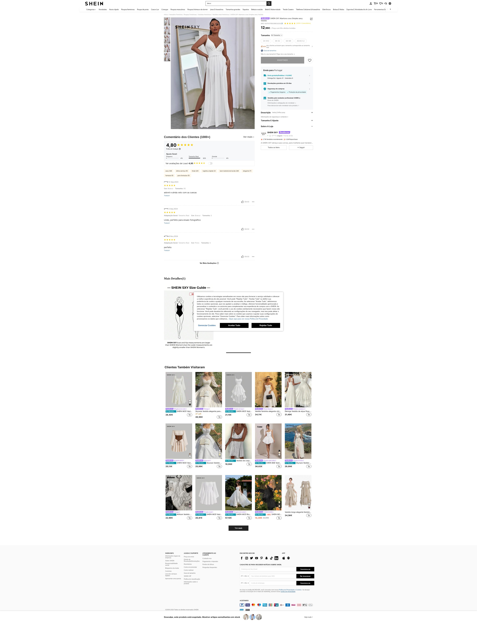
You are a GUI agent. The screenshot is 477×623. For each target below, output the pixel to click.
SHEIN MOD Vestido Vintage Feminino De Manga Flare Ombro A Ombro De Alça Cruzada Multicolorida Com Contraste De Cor (179, 463)
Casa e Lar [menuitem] (155, 9)
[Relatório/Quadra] (253, 201)
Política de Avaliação (172, 149)
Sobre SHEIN (169, 561)
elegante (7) (247, 171)
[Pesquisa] (268, 3)
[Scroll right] (390, 9)
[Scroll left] (387, 9)
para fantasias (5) (184, 175)
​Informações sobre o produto (191, 582)
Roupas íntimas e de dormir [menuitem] (197, 9)
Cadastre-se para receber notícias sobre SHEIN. (261, 565)
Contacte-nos (207, 558)
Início (166, 14)
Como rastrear (189, 570)
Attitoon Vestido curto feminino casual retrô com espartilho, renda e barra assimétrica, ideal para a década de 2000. (179, 514)
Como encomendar (190, 567)
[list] (259, 558)
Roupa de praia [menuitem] (143, 9)
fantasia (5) (169, 175)
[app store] (283, 559)
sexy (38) (168, 171)
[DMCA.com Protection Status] (247, 610)
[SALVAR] (309, 60)
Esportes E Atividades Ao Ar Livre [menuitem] (359, 9)
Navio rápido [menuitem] (114, 9)
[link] (376, 3)
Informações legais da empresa (172, 557)
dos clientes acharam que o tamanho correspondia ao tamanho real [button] (286, 46)
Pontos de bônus (208, 564)
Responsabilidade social (171, 564)
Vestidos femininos (204, 14)
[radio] (266, 41)
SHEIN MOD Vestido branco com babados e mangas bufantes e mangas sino (209, 514)
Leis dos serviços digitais (171, 575)
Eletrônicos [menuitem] (326, 9)
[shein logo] (94, 3)
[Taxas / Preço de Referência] (271, 28)
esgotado (282, 60)
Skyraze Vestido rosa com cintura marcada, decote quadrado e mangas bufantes (209, 463)
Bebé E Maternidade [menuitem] (272, 9)
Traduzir (167, 195)
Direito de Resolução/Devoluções (192, 560)
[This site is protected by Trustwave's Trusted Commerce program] (241, 610)
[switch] (210, 163)
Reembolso (188, 564)
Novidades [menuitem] (103, 9)
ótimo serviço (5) (182, 171)
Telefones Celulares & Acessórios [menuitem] (308, 9)
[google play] (288, 559)
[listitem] (179, 396)
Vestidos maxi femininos (220, 14)
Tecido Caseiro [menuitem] (288, 9)
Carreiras (168, 571)
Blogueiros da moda (172, 568)
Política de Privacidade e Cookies (290, 590)
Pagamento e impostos (210, 561)
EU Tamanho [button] (275, 35)
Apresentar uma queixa (173, 578)
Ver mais (238, 528)
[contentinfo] (277, 604)
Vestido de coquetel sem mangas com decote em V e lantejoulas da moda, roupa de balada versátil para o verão (239, 461)
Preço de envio (189, 557)
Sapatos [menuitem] (246, 9)
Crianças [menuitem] (164, 9)
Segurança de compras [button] (276, 89)
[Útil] (242, 201)
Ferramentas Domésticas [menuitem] (383, 9)
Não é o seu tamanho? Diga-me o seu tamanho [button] (277, 54)
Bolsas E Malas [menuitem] (338, 9)
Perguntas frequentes (209, 567)
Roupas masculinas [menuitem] (178, 9)
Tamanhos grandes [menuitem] (233, 9)
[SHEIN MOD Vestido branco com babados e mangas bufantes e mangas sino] (208, 492)
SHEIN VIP (187, 576)
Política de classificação (192, 579)
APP (283, 553)
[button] (385, 3)
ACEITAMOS (244, 600)
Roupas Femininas (190, 14)
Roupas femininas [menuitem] (128, 9)
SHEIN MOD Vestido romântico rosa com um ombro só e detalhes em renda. (268, 514)
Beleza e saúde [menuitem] (257, 9)
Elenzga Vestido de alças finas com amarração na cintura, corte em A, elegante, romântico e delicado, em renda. (298, 411)
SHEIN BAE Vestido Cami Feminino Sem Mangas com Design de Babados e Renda (268, 463)
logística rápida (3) (209, 171)
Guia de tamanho (190, 573)
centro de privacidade (288, 591)
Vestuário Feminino (175, 14)
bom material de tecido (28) (229, 171)
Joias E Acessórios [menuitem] (216, 9)
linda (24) (195, 171)
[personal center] (370, 3)
